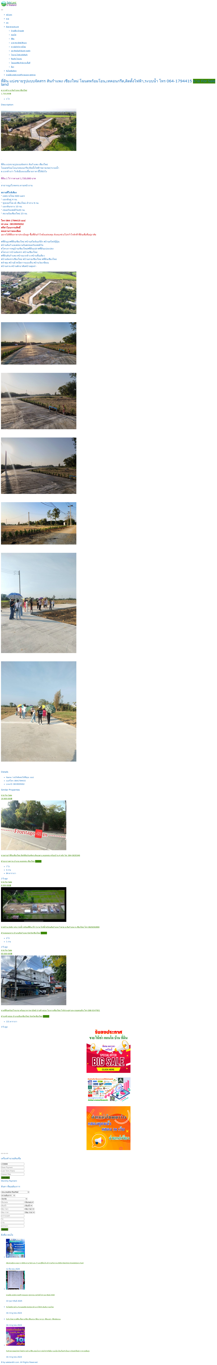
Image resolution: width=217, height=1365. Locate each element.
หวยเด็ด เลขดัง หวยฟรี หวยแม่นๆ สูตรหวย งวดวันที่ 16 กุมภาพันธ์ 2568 (30, 1295)
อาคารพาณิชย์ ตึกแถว (19, 43)
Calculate (5, 1178)
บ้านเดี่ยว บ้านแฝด (17, 31)
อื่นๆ (12, 67)
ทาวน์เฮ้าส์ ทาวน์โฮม (18, 47)
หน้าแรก (9, 15)
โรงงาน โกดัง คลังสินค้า (19, 55)
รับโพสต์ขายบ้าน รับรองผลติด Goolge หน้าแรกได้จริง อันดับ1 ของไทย (30, 1307)
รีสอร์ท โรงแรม (16, 59)
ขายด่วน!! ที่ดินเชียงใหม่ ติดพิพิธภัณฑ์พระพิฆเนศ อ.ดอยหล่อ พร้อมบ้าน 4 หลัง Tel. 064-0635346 (40, 855)
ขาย (7, 19)
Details (38, 861)
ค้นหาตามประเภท (12, 27)
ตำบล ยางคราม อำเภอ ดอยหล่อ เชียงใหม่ (18, 861)
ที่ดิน (12, 39)
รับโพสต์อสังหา (11, 71)
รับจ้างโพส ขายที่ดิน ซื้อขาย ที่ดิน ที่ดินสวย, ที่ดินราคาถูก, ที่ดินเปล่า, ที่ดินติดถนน (33, 1319)
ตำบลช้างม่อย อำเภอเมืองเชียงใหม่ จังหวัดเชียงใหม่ (21, 1016)
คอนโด (13, 35)
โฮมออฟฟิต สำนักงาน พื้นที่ (20, 63)
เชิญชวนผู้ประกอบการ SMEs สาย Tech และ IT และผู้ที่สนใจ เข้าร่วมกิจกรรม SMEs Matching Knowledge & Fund (45, 1263)
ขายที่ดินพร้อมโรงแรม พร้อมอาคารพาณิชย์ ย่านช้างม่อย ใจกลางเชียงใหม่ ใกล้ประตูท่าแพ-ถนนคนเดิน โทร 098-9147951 (50, 1010)
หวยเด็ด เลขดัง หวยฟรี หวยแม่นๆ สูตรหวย (21, 75)
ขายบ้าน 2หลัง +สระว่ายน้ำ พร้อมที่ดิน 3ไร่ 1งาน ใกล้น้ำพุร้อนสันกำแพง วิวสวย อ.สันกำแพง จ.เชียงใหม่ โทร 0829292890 (50, 927)
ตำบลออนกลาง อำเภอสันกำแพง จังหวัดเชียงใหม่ (20, 933)
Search (4, 1229)
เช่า (7, 23)
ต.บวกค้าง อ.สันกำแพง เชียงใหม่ (14, 90)
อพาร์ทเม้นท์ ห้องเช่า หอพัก (20, 51)
